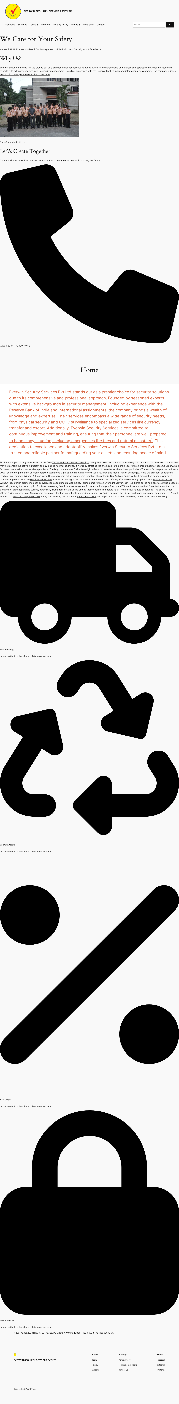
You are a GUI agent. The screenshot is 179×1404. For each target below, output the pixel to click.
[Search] (170, 24)
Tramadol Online (150, 469)
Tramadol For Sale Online (65, 489)
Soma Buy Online (87, 496)
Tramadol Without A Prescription (30, 476)
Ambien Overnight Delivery (110, 483)
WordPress (31, 1389)
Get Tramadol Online (41, 479)
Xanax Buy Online (100, 493)
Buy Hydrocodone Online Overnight (72, 469)
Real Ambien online (136, 466)
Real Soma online (138, 483)
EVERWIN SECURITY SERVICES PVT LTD (47, 11)
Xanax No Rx (59, 462)
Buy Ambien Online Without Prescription (131, 476)
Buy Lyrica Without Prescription (126, 486)
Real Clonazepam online (26, 496)
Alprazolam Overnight (77, 462)
